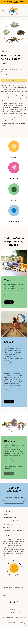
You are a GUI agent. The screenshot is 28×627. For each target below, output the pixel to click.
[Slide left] (10, 48)
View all (9, 302)
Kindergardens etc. (8, 592)
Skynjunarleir (13, 221)
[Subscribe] (23, 501)
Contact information (11, 622)
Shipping (9, 69)
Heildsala (5, 595)
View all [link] (9, 473)
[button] (3, 10)
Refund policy (23, 617)
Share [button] (4, 63)
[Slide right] (17, 48)
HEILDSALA (13, 200)
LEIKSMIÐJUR (13, 178)
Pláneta (7, 617)
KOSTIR (13, 157)
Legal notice (20, 622)
